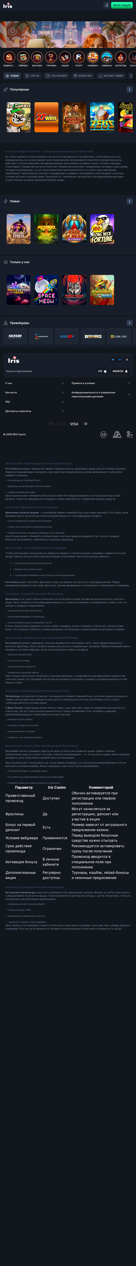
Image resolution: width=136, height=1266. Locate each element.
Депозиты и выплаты (18, 411)
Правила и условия (83, 383)
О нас (8, 383)
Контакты (11, 392)
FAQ (7, 401)
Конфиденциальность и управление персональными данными (93, 394)
